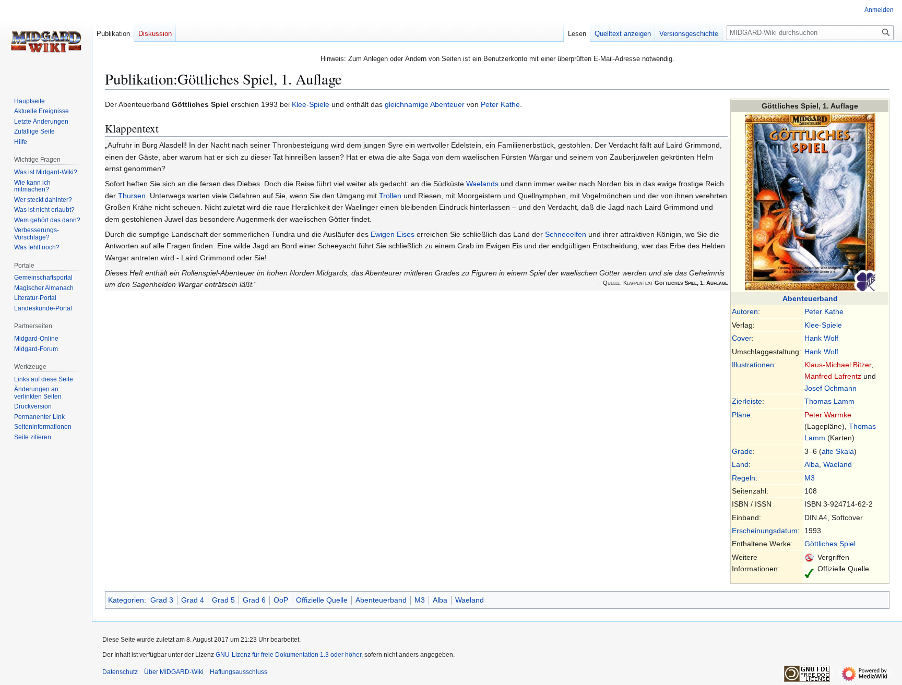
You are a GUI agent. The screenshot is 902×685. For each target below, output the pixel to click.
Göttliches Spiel (830, 543)
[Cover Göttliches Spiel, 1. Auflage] (810, 201)
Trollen (390, 195)
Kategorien (126, 600)
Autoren (745, 311)
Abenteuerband (810, 298)
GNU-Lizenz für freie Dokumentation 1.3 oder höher (288, 654)
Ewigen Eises (392, 234)
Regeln (743, 478)
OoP (281, 600)
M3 (809, 478)
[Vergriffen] (809, 557)
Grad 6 (254, 600)
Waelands (482, 183)
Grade (742, 451)
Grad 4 (192, 600)
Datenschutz (120, 672)
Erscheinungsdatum (765, 530)
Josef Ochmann (830, 388)
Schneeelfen (565, 234)
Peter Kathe (824, 311)
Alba (811, 464)
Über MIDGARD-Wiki (174, 672)
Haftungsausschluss (238, 672)
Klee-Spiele (823, 325)
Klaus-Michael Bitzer (837, 364)
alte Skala (838, 451)
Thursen (132, 195)
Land (740, 464)
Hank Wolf (821, 338)
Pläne (741, 415)
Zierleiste (747, 401)
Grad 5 (223, 600)
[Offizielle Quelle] (809, 572)
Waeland (837, 464)
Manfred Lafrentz (832, 376)
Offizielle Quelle (322, 600)
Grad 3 (161, 600)
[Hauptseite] (46, 41)
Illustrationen (753, 364)
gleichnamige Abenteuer (425, 104)
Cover (742, 338)
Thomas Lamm (829, 401)
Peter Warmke (827, 415)
